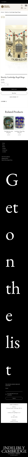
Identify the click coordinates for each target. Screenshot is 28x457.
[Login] (22, 8)
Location (4, 151)
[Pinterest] (4, 101)
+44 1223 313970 (14, 417)
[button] (21, 5)
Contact (4, 148)
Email (6, 388)
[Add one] (7, 84)
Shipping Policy (5, 158)
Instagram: (14, 419)
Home (3, 143)
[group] (14, 127)
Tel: (14, 415)
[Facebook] (3, 101)
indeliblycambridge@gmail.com (14, 412)
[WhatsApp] (1, 101)
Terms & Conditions (6, 156)
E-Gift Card (4, 150)
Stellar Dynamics (14, 455)
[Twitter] (6, 101)
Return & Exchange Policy (7, 160)
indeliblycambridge (14, 421)
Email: (14, 411)
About (3, 146)
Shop (3, 145)
